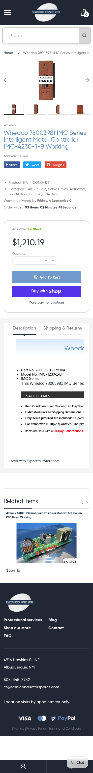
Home (8, 53)
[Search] (84, 35)
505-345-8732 (17, 679)
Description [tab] (24, 328)
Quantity (18, 253)
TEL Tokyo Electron (43, 194)
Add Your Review (16, 156)
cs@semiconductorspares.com (31, 687)
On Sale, (40, 189)
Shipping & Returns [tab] (62, 328)
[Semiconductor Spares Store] (46, 12)
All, (30, 189)
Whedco (10, 125)
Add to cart (50, 277)
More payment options (46, 302)
